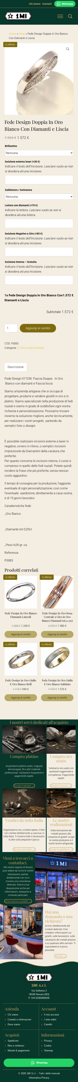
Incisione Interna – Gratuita (21, 261)
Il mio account (51, 1014)
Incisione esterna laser (22, 161)
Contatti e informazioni (19, 1019)
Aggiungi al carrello (38, 328)
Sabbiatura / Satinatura (18, 189)
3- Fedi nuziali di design (30, 347)
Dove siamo (14, 1024)
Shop (22, 33)
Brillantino (11, 146)
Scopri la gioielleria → (61, 849)
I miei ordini (50, 1019)
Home (12, 33)
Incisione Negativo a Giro (24, 233)
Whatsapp (67, 3)
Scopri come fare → (24, 849)
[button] (68, 49)
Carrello (48, 1024)
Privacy (48, 1040)
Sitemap (48, 1050)
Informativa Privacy (39, 1077)
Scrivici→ (60, 956)
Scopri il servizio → (24, 785)
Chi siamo (34, 3)
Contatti (47, 3)
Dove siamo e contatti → (18, 901)
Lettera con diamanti (21, 205)
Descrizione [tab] (16, 367)
